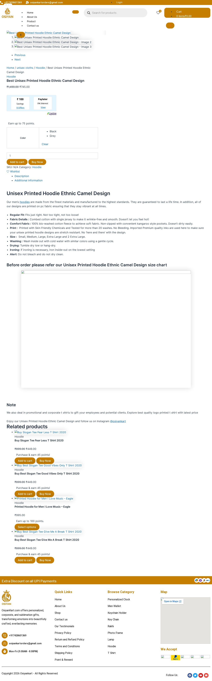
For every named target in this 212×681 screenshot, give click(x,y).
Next (18, 59)
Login (119, 2)
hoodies (25, 202)
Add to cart (17, 162)
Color (23, 137)
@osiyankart (118, 421)
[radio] (72, 131)
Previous (20, 55)
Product (31, 21)
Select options (27, 527)
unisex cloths (25, 67)
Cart (178, 11)
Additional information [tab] (29, 180)
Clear (45, 144)
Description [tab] (22, 176)
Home (30, 12)
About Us (32, 16)
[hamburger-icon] (208, 1)
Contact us (33, 25)
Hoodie (40, 67)
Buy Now (37, 162)
